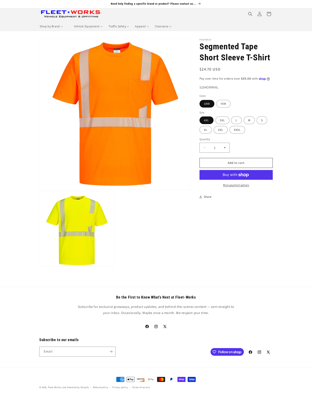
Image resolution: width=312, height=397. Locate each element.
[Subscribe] (110, 352)
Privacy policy (120, 387)
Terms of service (141, 387)
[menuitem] (51, 26)
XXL (220, 130)
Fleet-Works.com (57, 387)
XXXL (237, 130)
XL (205, 130)
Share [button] (208, 197)
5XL (222, 120)
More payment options (236, 185)
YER (223, 104)
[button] (250, 14)
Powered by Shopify (78, 387)
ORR (207, 104)
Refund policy (100, 387)
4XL (206, 120)
